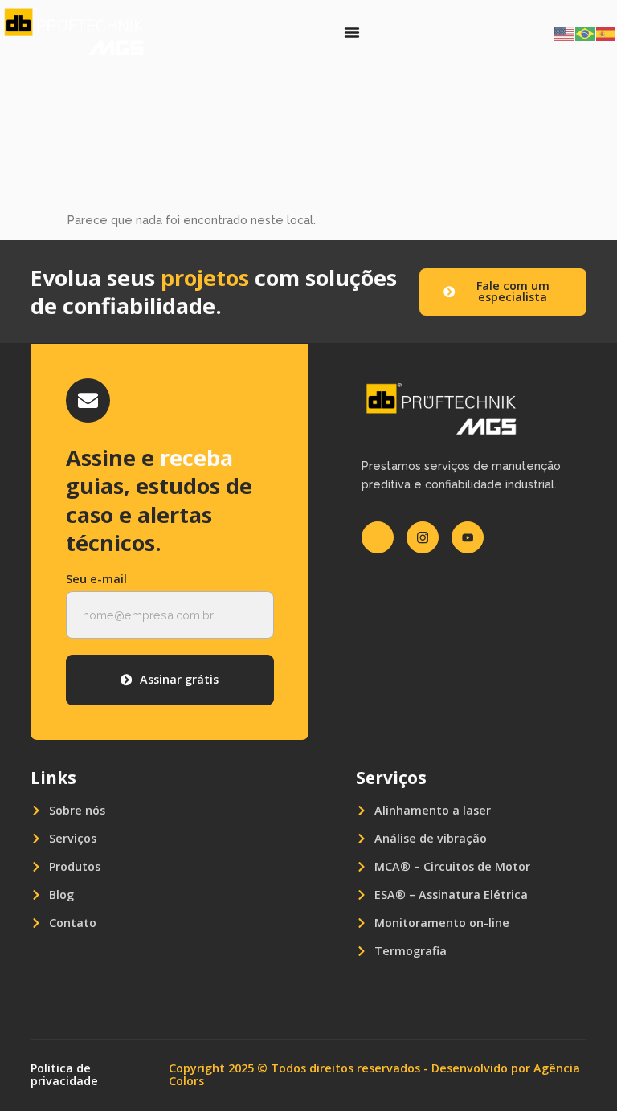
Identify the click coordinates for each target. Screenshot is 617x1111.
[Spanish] (606, 32)
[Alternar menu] (352, 32)
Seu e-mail (96, 579)
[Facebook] (378, 537)
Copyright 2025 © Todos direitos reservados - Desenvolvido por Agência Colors (374, 1074)
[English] (564, 32)
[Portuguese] (585, 32)
